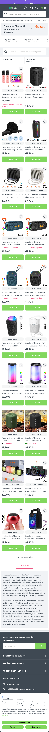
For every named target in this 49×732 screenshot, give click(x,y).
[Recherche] (6, 14)
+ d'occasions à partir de (12, 105)
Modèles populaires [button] (13, 663)
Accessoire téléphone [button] (14, 671)
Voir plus (24, 566)
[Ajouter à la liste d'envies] (21, 69)
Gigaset (37, 20)
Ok (40, 646)
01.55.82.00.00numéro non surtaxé (21, 689)
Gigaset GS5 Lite (31, 40)
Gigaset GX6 (10, 40)
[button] (13, 247)
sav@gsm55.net (13, 684)
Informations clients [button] (14, 656)
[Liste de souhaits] (36, 8)
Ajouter (13, 112)
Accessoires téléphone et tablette (17, 20)
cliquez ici (5, 715)
